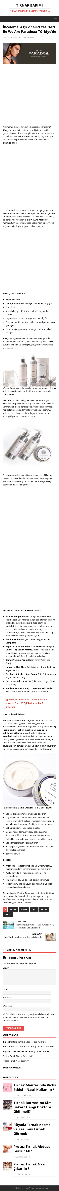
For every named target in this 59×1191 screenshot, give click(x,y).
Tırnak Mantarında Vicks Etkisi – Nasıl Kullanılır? (24, 1041)
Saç (34, 909)
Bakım (13, 909)
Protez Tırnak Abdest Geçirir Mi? (18, 1056)
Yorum (6, 968)
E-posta (6, 997)
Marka (24, 909)
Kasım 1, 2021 (11, 37)
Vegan (8, 914)
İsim (5, 989)
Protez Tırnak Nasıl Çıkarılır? (15, 1061)
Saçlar (44, 909)
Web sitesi (7, 1006)
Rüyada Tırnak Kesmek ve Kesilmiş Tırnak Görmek (26, 1051)
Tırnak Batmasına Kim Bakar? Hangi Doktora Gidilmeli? (28, 1046)
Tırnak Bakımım (27, 37)
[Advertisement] (29, 96)
